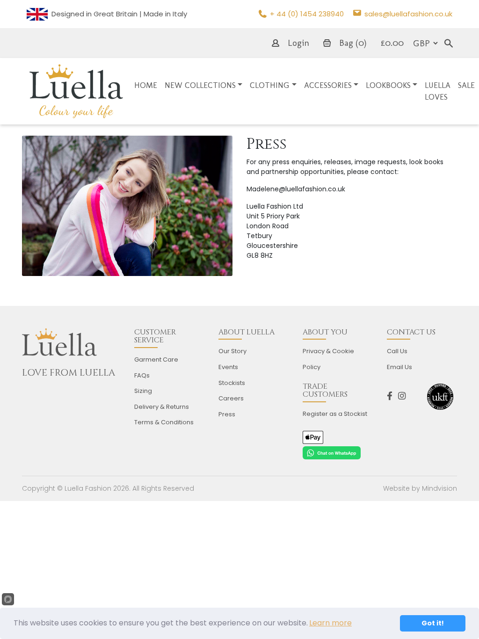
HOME (145, 85)
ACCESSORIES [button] (328, 85)
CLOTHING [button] (270, 85)
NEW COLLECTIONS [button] (200, 85)
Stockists (231, 382)
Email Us (399, 367)
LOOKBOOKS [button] (388, 85)
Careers (231, 398)
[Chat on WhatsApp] (332, 452)
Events (228, 367)
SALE (466, 85)
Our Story (232, 351)
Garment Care (156, 359)
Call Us (397, 351)
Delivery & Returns (161, 406)
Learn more (330, 622)
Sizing (143, 390)
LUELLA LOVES (437, 91)
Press (226, 414)
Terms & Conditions (164, 422)
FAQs (142, 375)
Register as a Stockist (335, 413)
